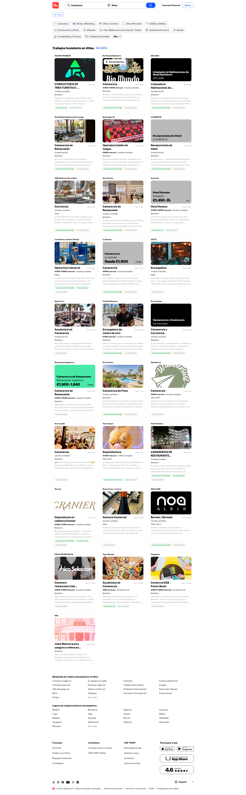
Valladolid (163, 718)
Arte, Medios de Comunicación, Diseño (122, 30)
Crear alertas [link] (101, 48)
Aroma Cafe (60, 423)
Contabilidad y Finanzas (69, 36)
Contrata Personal (171, 5)
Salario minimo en (96, 689)
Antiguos (92, 693)
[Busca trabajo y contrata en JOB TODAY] (55, 5)
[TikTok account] (53, 782)
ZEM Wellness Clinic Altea (66, 178)
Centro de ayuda (132, 763)
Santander (164, 722)
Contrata (56, 748)
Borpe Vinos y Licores (112, 489)
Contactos (129, 758)
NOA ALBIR (155, 489)
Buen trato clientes (168, 689)
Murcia (127, 718)
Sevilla (127, 714)
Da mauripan (156, 301)
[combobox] (87, 5)
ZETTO (153, 239)
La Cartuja (107, 239)
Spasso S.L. (59, 301)
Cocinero (128, 681)
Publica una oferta (61, 753)
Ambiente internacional (135, 689)
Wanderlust (156, 362)
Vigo (90, 714)
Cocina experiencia (168, 681)
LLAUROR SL (156, 117)
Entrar (188, 5)
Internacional (165, 693)
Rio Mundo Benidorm (112, 56)
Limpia (55, 697)
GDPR (151, 788)
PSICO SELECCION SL (64, 554)
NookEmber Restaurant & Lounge (69, 117)
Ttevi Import (108, 423)
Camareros (63, 23)
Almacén (91, 30)
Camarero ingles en (61, 681)
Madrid (55, 709)
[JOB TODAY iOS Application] (167, 748)
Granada (92, 718)
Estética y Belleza (157, 23)
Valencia (128, 709)
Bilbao (162, 714)
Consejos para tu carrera (100, 748)
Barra (55, 693)
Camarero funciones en (135, 693)
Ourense (163, 709)
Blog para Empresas (62, 758)
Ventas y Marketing (85, 23)
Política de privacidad (113, 788)
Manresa (56, 726)
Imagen (162, 685)
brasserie (155, 178)
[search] (150, 5)
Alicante (127, 722)
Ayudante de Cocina (159, 30)
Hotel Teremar (157, 423)
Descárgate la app (132, 748)
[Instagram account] (58, 782)
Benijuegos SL (109, 117)
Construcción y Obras (68, 30)
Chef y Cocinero (110, 23)
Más (116, 36)
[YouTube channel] (68, 782)
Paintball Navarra (110, 301)
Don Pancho (108, 178)
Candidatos (58, 763)
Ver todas (92, 697)
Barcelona (93, 709)
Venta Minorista (133, 23)
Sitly (56, 615)
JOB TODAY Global (97, 753)
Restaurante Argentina (64, 362)
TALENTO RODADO (63, 56)
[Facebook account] (63, 782)
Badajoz (56, 718)
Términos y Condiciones (136, 788)
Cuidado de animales (99, 36)
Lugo (54, 714)
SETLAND (155, 56)
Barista (180, 30)
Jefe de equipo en (61, 689)
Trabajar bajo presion (134, 685)
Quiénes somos (131, 753)
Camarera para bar (61, 685)
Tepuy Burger (108, 554)
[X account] (73, 782)
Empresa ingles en (97, 685)
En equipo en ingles (97, 681)
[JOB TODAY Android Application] (185, 748)
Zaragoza (56, 722)
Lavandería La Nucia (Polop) (67, 239)
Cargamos (155, 554)
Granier (58, 489)
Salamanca (93, 722)
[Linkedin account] (77, 782)
